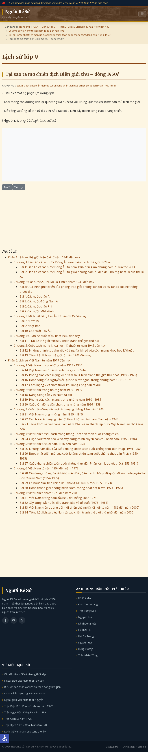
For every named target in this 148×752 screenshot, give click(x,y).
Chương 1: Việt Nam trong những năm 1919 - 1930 (48, 365)
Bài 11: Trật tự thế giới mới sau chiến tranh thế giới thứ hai (59, 341)
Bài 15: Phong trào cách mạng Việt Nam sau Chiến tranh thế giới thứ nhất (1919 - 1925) (78, 375)
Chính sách (129, 746)
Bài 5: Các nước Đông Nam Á (38, 301)
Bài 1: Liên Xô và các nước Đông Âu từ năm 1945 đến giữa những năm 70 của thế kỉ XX (77, 267)
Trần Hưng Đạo (87, 610)
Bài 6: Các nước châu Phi (35, 306)
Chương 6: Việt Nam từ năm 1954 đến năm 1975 (46, 468)
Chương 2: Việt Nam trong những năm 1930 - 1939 (48, 390)
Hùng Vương (85, 649)
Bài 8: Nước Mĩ (29, 321)
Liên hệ (142, 746)
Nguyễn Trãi (85, 617)
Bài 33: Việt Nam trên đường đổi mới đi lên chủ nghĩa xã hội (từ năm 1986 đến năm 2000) (79, 508)
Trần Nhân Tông (87, 655)
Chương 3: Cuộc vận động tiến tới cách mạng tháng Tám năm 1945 (59, 409)
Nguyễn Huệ (85, 642)
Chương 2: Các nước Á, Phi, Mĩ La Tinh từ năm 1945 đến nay (54, 282)
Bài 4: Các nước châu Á (34, 296)
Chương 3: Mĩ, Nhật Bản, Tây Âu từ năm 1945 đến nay (50, 316)
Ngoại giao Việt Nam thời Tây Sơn (24, 680)
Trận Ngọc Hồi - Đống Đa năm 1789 (25, 712)
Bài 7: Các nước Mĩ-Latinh (36, 311)
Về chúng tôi (112, 746)
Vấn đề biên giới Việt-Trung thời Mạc (25, 674)
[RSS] (22, 620)
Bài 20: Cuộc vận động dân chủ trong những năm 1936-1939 (60, 404)
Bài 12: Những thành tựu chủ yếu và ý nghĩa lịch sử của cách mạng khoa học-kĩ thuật (76, 350)
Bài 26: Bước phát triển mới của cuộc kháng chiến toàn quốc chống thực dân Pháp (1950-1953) (66, 85)
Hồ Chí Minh (85, 598)
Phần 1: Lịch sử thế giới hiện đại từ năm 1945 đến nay (44, 257)
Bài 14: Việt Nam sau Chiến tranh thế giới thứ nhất (53, 370)
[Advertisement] (74, 154)
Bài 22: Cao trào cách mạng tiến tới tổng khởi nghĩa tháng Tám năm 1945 (68, 419)
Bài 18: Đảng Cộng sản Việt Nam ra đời (45, 395)
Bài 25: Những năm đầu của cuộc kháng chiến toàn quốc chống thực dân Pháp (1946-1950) (80, 449)
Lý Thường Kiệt (87, 623)
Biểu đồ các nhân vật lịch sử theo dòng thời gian (32, 687)
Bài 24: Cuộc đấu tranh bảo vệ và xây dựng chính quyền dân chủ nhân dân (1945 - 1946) (78, 439)
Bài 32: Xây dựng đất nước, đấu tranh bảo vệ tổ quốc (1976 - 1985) (63, 503)
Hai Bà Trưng (86, 636)
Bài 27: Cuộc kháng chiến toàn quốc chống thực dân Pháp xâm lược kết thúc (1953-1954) (78, 463)
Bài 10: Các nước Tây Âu (35, 331)
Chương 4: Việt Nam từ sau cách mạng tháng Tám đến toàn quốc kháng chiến (66, 434)
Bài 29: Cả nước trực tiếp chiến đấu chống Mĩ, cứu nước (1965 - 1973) (65, 483)
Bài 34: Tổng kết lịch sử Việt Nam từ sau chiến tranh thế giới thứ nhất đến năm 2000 (76, 512)
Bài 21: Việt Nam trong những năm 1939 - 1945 (51, 414)
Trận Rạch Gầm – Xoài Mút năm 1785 (26, 725)
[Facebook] (5, 620)
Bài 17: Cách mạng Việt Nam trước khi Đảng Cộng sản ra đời (60, 385)
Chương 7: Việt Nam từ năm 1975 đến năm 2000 (46, 493)
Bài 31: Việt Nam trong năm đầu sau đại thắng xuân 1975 (58, 498)
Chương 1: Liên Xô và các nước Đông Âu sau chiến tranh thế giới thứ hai (62, 262)
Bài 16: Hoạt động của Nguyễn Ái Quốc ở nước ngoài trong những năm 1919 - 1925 (75, 380)
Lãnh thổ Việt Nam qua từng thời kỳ (25, 731)
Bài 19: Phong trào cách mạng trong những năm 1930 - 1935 (60, 400)
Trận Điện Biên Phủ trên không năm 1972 (28, 706)
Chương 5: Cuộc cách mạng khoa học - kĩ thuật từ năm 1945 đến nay (60, 346)
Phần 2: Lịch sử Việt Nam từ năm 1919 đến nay (39, 360)
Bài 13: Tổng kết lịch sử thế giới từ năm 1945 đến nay (55, 355)
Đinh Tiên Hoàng (88, 604)
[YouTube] (13, 620)
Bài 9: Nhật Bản (29, 326)
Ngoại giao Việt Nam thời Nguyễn (23, 699)
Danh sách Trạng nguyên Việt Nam (24, 693)
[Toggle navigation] (142, 14)
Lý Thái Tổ (84, 630)
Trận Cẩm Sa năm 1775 (18, 718)
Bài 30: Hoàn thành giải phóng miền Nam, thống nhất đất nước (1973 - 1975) (71, 488)
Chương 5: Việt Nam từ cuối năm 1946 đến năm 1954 (49, 444)
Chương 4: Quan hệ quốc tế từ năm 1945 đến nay (47, 336)
